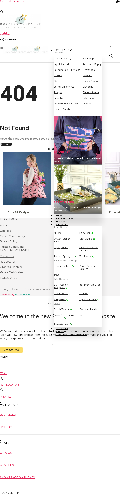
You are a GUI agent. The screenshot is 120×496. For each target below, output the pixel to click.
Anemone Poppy (92, 64)
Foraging (58, 92)
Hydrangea (89, 69)
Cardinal (58, 75)
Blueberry (88, 86)
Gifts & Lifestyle (61, 279)
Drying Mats (61, 247)
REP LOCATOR (5, 34)
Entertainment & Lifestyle (66, 260)
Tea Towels (85, 256)
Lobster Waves (91, 98)
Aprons (57, 232)
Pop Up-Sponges (63, 256)
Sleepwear (60, 299)
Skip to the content (12, 1)
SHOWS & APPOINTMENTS (71, 334)
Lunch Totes (61, 293)
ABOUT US (7, 465)
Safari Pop (88, 58)
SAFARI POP (62, 151)
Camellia (58, 98)
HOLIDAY (6, 427)
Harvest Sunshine (63, 109)
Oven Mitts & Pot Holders (88, 249)
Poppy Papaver (91, 81)
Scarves (83, 293)
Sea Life (87, 103)
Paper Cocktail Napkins (87, 267)
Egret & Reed (61, 64)
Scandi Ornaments (64, 86)
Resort (57, 303)
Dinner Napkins (62, 266)
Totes (82, 315)
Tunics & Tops (61, 324)
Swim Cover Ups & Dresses (64, 316)
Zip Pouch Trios (88, 299)
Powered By (16, 294)
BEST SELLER (8, 414)
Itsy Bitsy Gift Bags (89, 284)
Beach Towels (61, 309)
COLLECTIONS (64, 50)
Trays (56, 274)
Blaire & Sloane (91, 92)
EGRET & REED (64, 202)
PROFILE (5, 396)
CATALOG (6, 452)
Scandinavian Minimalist (67, 69)
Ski (55, 81)
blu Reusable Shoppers (61, 286)
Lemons (87, 75)
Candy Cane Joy (62, 58)
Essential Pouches (89, 309)
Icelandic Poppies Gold (66, 103)
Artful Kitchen (60, 227)
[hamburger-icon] (98, 50)
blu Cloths (85, 232)
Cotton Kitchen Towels (62, 240)
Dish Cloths (85, 238)
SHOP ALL (62, 224)
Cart (3, 373)
